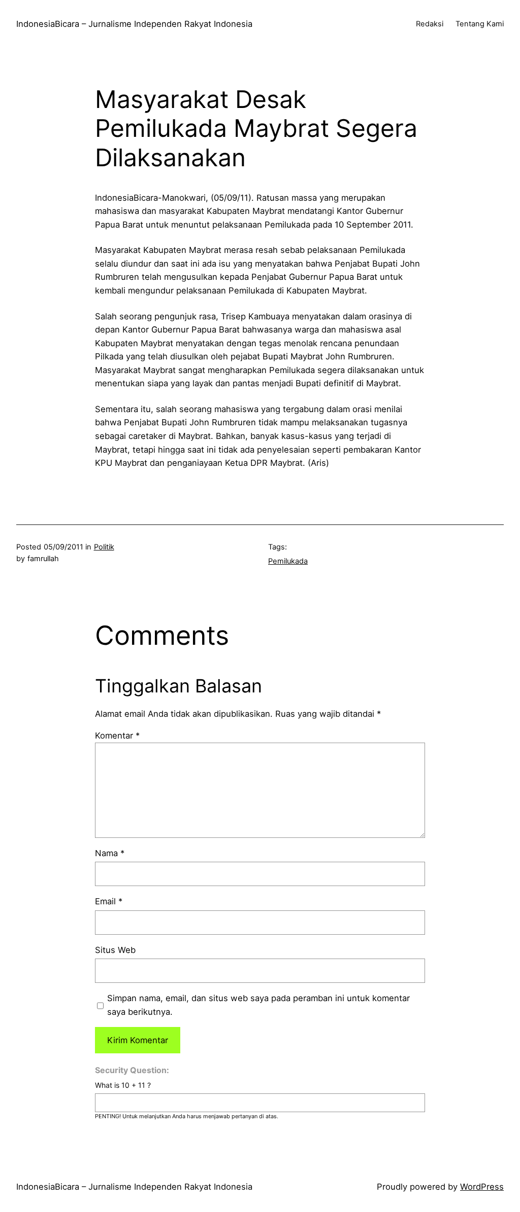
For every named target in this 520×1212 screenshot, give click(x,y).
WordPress (482, 1187)
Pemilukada (288, 561)
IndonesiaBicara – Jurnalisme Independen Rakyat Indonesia (134, 24)
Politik (104, 547)
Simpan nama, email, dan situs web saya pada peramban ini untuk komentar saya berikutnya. (258, 1005)
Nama (109, 853)
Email (108, 901)
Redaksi (429, 23)
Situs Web (115, 950)
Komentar (117, 735)
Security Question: (132, 1070)
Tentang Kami (480, 23)
